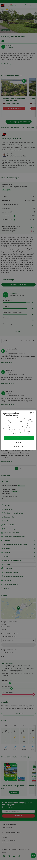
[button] (18, 446)
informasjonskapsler (17, 432)
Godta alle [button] (19, 438)
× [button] (33, 412)
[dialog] (18, 430)
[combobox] (31, 413)
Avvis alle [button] (19, 442)
